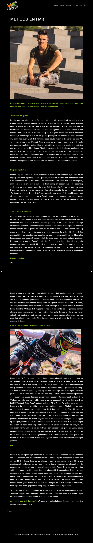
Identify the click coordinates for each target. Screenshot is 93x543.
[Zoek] (85, 5)
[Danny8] (46, 62)
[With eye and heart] (91, 271)
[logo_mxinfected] (12, 5)
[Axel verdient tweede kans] (2, 271)
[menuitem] (55, 5)
